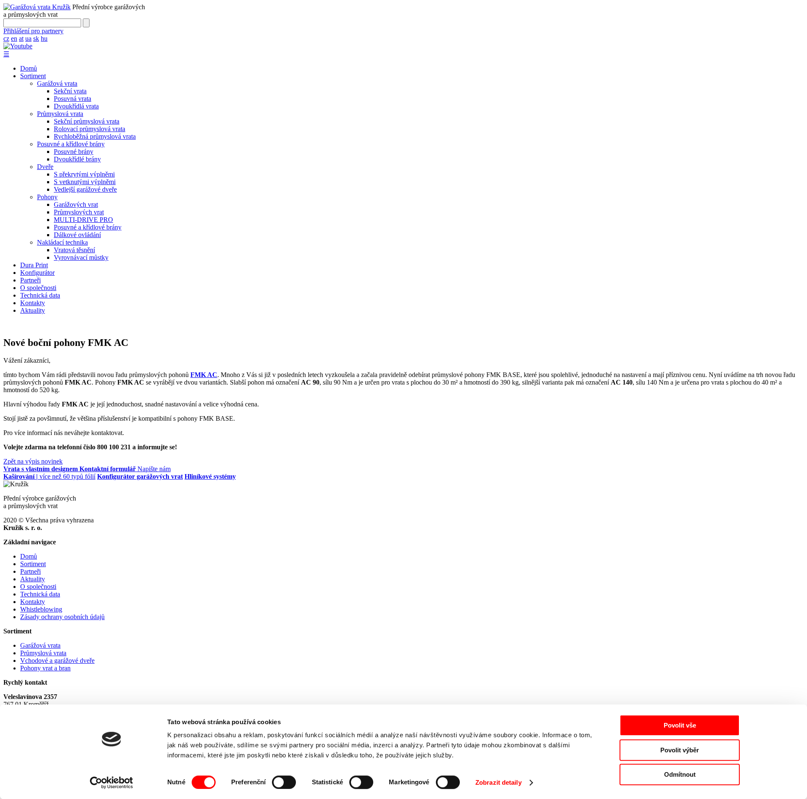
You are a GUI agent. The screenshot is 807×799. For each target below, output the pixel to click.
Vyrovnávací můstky (81, 257)
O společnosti (38, 287)
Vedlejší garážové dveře (85, 189)
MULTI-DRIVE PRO (83, 219)
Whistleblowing (41, 609)
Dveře (45, 166)
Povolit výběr (679, 750)
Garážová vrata (57, 83)
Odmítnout (680, 774)
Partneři (30, 280)
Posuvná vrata (72, 98)
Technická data (40, 295)
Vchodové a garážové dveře (57, 660)
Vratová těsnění (74, 249)
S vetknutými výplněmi (85, 181)
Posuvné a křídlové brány (71, 144)
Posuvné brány (73, 151)
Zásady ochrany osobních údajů (62, 616)
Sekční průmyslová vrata (86, 121)
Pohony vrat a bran (45, 668)
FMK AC (203, 374)
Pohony (47, 196)
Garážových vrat (76, 204)
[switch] (284, 782)
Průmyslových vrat (79, 212)
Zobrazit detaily (498, 782)
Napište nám (125, 468)
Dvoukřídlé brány (77, 159)
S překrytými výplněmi (84, 174)
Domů (28, 68)
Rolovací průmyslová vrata (89, 128)
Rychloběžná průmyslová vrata (95, 136)
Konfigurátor (37, 272)
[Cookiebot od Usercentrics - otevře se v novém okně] (111, 782)
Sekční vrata (70, 91)
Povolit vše (680, 725)
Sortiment (33, 75)
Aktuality (32, 310)
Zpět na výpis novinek (33, 461)
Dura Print (34, 265)
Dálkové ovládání (77, 234)
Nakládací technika (62, 242)
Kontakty (32, 302)
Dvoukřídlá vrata (76, 106)
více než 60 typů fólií (49, 476)
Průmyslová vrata (60, 113)
